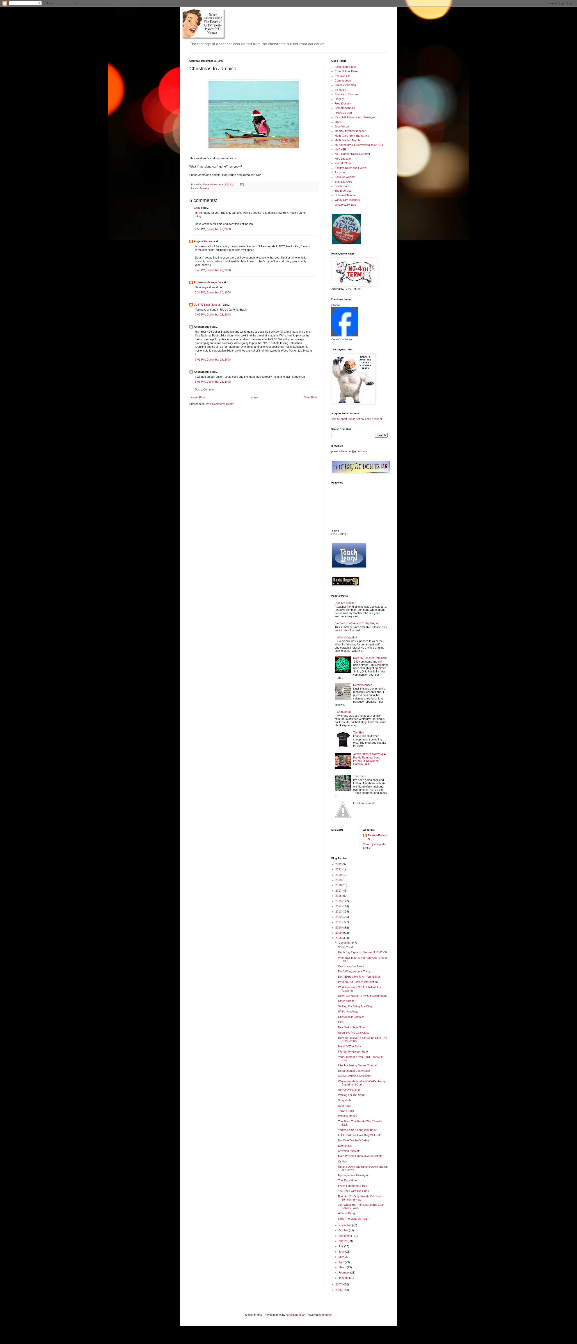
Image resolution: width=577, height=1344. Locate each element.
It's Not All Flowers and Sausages (355, 117)
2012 (338, 917)
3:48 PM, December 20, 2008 (213, 270)
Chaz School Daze (346, 71)
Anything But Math (349, 1151)
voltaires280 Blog (345, 204)
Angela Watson (203, 241)
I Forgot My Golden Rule (353, 1051)
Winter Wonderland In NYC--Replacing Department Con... (362, 1083)
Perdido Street (343, 163)
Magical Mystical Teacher (350, 131)
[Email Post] (242, 184)
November (345, 1225)
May (341, 1256)
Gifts (340, 1022)
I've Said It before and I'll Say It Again (357, 623)
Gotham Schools (345, 108)
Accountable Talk (345, 66)
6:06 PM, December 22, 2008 (213, 314)
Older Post (310, 397)
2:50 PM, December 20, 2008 (213, 229)
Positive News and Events (350, 168)
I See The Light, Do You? (353, 1218)
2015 (338, 901)
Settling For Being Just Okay (355, 1006)
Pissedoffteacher (377, 837)
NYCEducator (343, 158)
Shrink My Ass (343, 181)
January (344, 1278)
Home (254, 397)
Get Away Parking (349, 1089)
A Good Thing (346, 1213)
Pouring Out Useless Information (358, 982)
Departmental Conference (354, 1070)
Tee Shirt (358, 732)
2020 (338, 874)
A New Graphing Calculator (354, 1076)
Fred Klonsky (343, 103)
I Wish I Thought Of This (352, 1185)
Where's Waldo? (347, 637)
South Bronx (342, 186)
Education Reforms (346, 94)
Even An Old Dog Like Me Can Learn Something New (360, 1198)
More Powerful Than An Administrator (360, 1156)
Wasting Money (347, 1116)
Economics (345, 1145)
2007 (338, 1284)
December (345, 942)
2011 (338, 922)
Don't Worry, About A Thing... (355, 971)
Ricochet (340, 172)
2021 (338, 869)
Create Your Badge (341, 339)
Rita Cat (335, 304)
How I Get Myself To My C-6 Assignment (362, 995)
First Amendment (363, 803)
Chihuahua (344, 711)
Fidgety (339, 99)
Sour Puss (344, 1105)
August (343, 1241)
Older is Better (346, 1001)
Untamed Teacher (346, 195)
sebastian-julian (295, 1315)
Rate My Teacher (345, 602)
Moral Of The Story (349, 1046)
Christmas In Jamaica (351, 1017)
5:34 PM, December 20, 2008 (213, 292)
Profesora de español (207, 282)
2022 (338, 864)
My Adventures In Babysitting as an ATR (359, 145)
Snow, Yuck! (345, 947)
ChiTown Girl (342, 76)
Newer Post (197, 397)
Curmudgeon (343, 80)
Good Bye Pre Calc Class (353, 1032)
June (342, 1251)
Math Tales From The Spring (352, 135)
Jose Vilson (342, 126)
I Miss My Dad (343, 112)
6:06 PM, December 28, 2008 (213, 381)
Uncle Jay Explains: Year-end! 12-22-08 (362, 952)
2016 (338, 895)
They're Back (346, 1110)
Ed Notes (340, 89)
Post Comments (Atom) (220, 404)
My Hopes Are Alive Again (353, 1175)
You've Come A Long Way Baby (357, 1130)
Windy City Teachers (347, 200)
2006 (338, 1290)
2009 (338, 932)
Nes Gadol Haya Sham (352, 1027)
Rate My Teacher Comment (370, 658)
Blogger (327, 1315)
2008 (338, 938)
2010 (338, 927)
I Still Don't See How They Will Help (359, 1135)
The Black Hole (347, 1180)
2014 (338, 906)
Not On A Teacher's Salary (354, 1140)
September (346, 1235)
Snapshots (344, 1100)
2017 (338, 890)
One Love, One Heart (351, 966)
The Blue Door (344, 190)
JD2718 (339, 122)
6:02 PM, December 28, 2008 (213, 359)
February (344, 1272)
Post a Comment (205, 389)
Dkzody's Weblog (345, 85)
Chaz (197, 207)
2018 (338, 885)
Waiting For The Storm (351, 1095)
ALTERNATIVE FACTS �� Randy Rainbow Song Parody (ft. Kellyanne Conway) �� (369, 759)
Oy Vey (342, 1161)
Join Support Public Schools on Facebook (356, 419)
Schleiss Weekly (345, 177)
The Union (359, 776)
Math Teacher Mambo (348, 140)
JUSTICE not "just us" (208, 304)
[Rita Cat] (344, 335)
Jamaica (204, 188)
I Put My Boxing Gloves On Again (358, 1065)
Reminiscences (362, 685)
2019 (338, 880)
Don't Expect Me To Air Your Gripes (359, 976)
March (343, 1267)
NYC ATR (340, 149)
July (341, 1246)
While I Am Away (348, 1011)
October (344, 1230)
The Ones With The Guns (353, 1191)
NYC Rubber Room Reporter (352, 154)
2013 (338, 911)
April (342, 1262)
